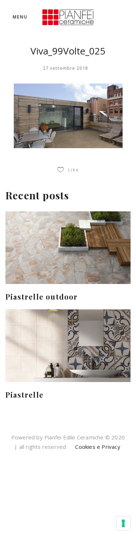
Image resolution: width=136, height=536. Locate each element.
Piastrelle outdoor (41, 296)
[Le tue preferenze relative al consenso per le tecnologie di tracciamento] (123, 523)
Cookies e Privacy (97, 446)
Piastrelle (24, 394)
